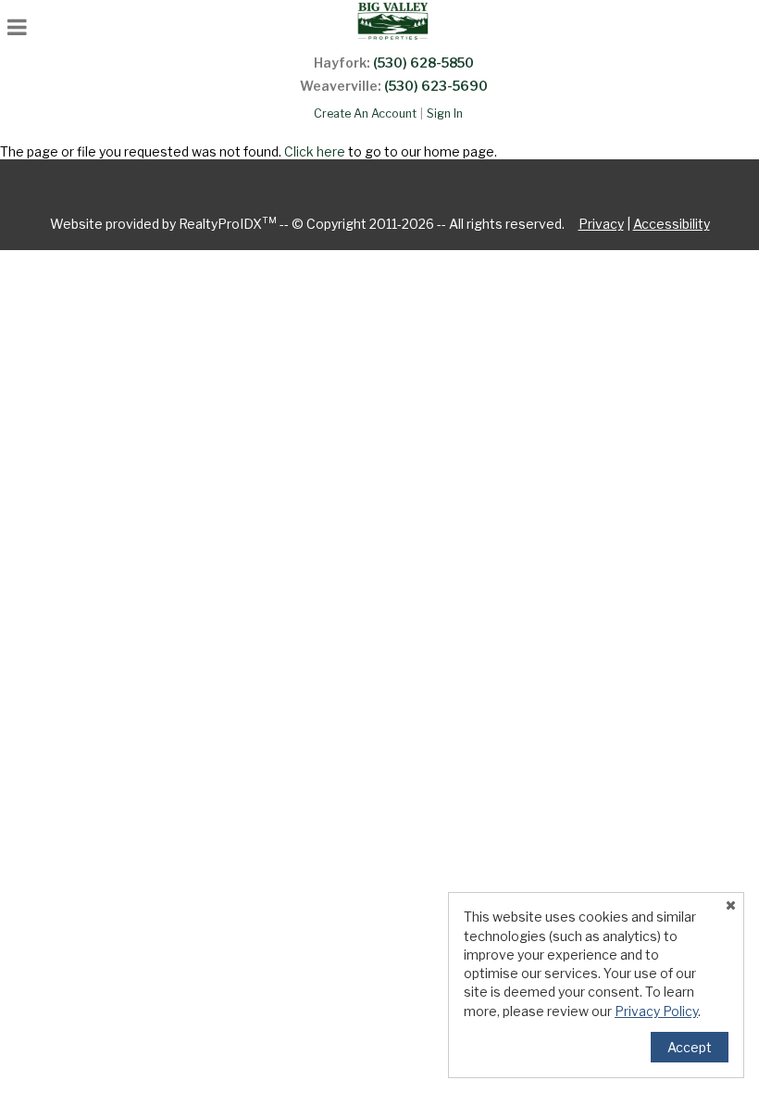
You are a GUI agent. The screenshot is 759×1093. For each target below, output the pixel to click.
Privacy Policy (656, 1011)
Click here (314, 151)
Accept (689, 1047)
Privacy (601, 224)
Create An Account (365, 113)
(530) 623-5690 (436, 86)
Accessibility (671, 224)
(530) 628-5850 (423, 62)
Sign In (445, 113)
